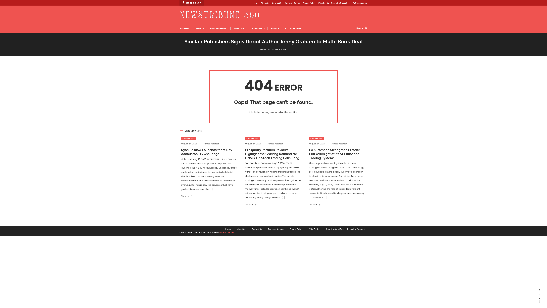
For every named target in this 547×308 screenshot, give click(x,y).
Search (360, 28)
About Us (265, 3)
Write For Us (323, 3)
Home (256, 3)
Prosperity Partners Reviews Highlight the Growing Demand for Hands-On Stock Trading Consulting (272, 154)
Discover (185, 196)
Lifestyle (239, 28)
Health (275, 28)
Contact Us (277, 3)
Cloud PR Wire (293, 28)
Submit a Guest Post (340, 3)
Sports (200, 28)
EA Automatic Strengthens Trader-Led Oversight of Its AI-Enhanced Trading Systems (335, 154)
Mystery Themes (226, 232)
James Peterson (211, 143)
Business (184, 28)
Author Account (360, 3)
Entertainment (219, 28)
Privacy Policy (309, 3)
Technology (257, 28)
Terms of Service (292, 3)
